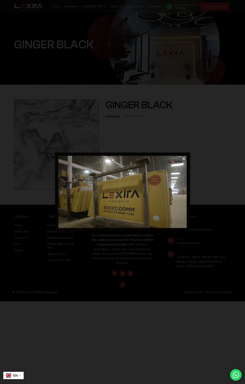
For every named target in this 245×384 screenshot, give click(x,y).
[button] (184, 159)
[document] (122, 192)
